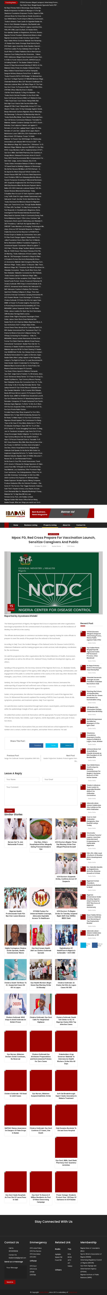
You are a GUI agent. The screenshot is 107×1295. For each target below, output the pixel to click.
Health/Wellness (53, 534)
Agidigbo (58, 1254)
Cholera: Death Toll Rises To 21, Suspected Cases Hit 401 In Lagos (15, 985)
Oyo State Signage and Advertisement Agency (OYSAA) (88, 1269)
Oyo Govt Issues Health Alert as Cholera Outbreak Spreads (41, 950)
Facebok (37, 745)
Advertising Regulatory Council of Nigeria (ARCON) (91, 1261)
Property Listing (50, 525)
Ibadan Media (56, 546)
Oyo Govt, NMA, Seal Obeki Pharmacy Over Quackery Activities (66, 1162)
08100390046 (13, 1251)
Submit (9, 810)
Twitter (53, 745)
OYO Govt (33, 1266)
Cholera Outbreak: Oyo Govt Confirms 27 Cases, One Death (41, 1130)
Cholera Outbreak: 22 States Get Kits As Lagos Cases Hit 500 (66, 985)
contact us (80, 525)
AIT (69, 1263)
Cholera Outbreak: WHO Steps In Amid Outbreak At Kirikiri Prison (15, 1019)
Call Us (11, 1248)
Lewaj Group (72, 1292)
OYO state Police (36, 1248)
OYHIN (32, 1272)
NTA (69, 1254)
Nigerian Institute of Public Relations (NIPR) (89, 1276)
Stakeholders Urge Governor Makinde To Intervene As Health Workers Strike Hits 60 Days (66, 1059)
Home (15, 525)
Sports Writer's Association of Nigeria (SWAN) (91, 1255)
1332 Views (71, 546)
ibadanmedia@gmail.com (17, 1258)
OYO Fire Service (35, 1251)
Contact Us (13, 1255)
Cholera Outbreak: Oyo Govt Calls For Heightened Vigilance (41, 1019)
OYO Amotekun (35, 1254)
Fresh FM (58, 1260)
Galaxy (70, 1266)
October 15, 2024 (40, 546)
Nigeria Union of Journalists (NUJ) (90, 1249)
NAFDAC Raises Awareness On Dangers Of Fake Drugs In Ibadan (15, 1130)
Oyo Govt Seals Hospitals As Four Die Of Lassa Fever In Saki (15, 1197)
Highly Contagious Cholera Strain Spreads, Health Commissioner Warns (15, 950)
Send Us (10, 1282)
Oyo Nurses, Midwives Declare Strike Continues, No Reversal (15, 1056)
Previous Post (13, 755)
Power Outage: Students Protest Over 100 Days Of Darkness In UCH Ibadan (66, 1197)
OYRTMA (33, 1275)
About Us (66, 525)
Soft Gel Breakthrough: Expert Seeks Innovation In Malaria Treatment (66, 1096)
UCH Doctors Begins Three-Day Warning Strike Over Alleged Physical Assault (66, 844)
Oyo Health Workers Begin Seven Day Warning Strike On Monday (41, 985)
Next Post (70, 755)
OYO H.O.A (33, 1269)
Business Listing (30, 525)
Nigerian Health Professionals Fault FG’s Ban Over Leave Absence (15, 913)
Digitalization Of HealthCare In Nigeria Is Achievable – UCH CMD (66, 950)
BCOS (70, 1257)
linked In (68, 745)
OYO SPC (33, 1257)
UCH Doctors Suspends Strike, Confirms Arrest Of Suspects (66, 879)
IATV (69, 1260)
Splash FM (58, 1257)
